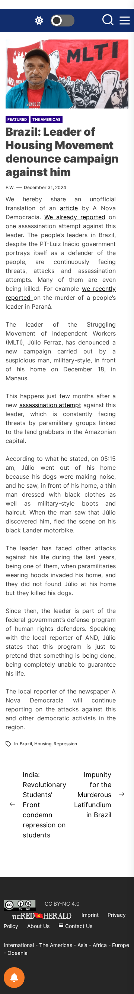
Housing (42, 743)
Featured (17, 119)
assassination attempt (50, 405)
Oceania (17, 953)
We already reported (74, 217)
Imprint (90, 915)
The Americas (46, 119)
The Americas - (58, 945)
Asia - (85, 945)
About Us (38, 926)
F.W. (10, 187)
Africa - (102, 945)
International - (21, 945)
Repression (65, 743)
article (69, 208)
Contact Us (78, 926)
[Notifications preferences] (14, 977)
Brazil (26, 743)
